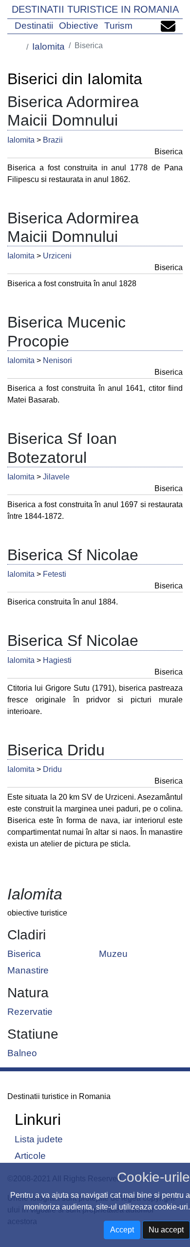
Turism (118, 25)
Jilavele (56, 477)
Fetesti (54, 574)
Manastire (28, 970)
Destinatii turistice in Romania (95, 9)
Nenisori (57, 360)
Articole (30, 1155)
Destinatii (34, 25)
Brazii (53, 140)
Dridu (52, 769)
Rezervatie (30, 1011)
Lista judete (39, 1139)
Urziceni (57, 256)
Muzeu (113, 954)
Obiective (78, 25)
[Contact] (168, 25)
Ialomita (48, 46)
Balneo (22, 1052)
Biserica (24, 954)
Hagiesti (57, 660)
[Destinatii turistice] (18, 46)
